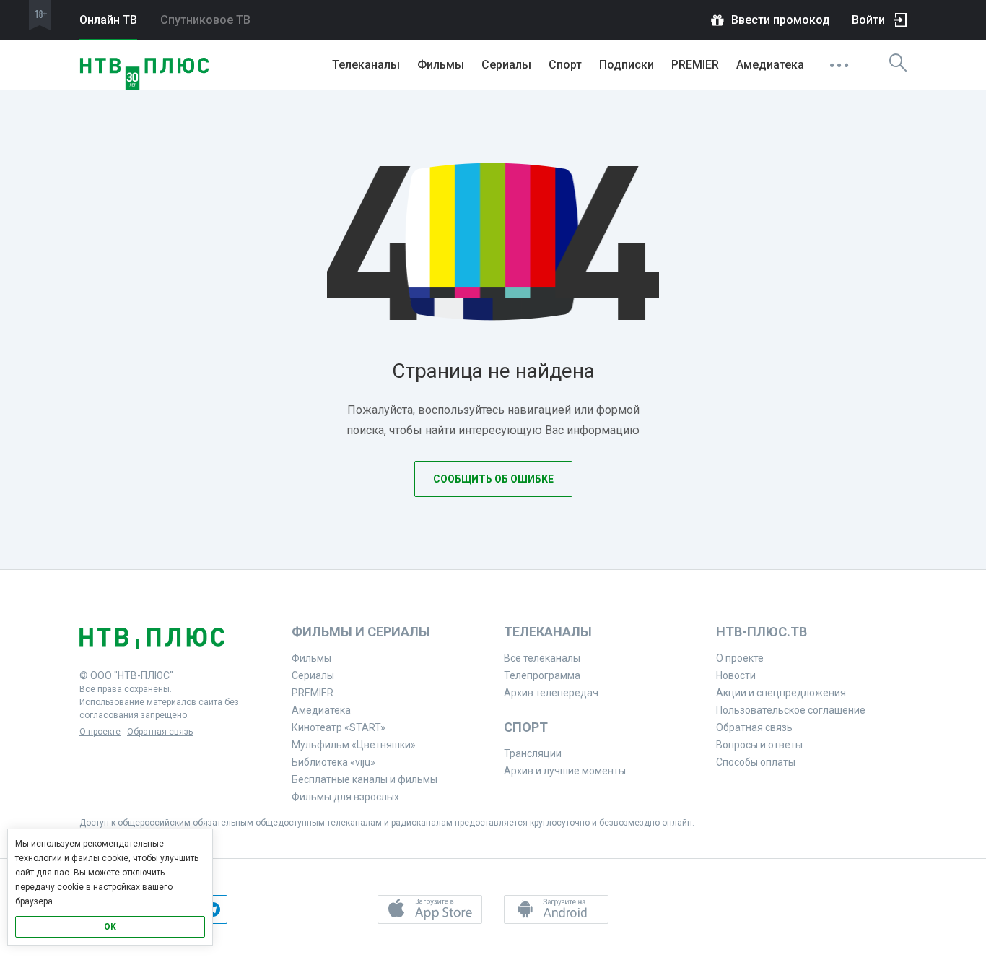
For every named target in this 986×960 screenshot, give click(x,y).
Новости (736, 675)
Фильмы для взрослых (345, 797)
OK (110, 927)
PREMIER (695, 65)
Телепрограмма (542, 675)
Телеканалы (366, 65)
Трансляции (533, 753)
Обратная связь (160, 732)
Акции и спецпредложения (781, 693)
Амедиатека (770, 65)
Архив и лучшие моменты (565, 771)
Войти (868, 20)
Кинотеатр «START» (338, 727)
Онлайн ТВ (108, 20)
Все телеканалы (542, 658)
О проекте (100, 732)
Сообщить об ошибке (493, 479)
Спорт (565, 65)
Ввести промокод (780, 20)
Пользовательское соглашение (790, 710)
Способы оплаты (755, 762)
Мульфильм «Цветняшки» (354, 745)
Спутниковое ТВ (205, 20)
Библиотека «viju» (333, 762)
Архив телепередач (551, 693)
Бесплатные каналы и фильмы (364, 779)
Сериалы (506, 65)
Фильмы (440, 65)
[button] (430, 909)
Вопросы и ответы (759, 745)
